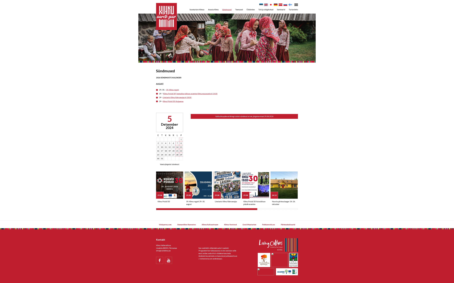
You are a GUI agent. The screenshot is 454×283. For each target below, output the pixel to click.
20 (173, 151)
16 (158, 151)
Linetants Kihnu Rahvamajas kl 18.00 (177, 97)
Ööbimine (251, 9)
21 (177, 151)
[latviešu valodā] (280, 5)
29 (181, 155)
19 (169, 151)
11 (166, 147)
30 (158, 158)
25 (166, 155)
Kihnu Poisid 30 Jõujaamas (173, 101)
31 (162, 158)
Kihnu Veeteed (230, 224)
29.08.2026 (268, 116)
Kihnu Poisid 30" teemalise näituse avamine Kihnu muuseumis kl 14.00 (190, 94)
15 (181, 147)
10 (162, 147)
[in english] (266, 5)
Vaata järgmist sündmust (169, 164)
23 (158, 155)
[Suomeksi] (290, 5)
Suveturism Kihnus (197, 9)
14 (177, 147)
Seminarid (281, 9)
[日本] (271, 5)
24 (162, 155)
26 (169, 155)
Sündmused (226, 9)
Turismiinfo (293, 9)
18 (166, 151)
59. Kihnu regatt (172, 90)
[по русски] (285, 5)
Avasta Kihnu (213, 9)
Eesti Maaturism (249, 224)
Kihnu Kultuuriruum (210, 224)
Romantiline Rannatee (186, 224)
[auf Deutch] (275, 5)
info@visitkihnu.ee (163, 251)
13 (173, 147)
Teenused (239, 9)
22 (181, 151)
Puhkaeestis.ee (268, 224)
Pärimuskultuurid (288, 224)
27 (173, 155)
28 (177, 155)
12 (169, 147)
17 (162, 151)
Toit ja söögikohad (265, 9)
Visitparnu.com (165, 224)
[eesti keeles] (261, 5)
